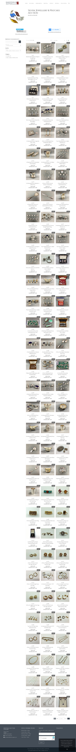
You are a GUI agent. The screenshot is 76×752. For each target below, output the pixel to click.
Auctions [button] (31, 3)
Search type (7, 44)
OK (67, 749)
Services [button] (45, 3)
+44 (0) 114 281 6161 (8, 735)
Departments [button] (38, 3)
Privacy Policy (41, 748)
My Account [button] (63, 3)
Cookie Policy (47, 748)
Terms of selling (36, 748)
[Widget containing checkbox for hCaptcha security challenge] (47, 738)
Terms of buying (30, 748)
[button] (69, 3)
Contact (51, 3)
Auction (7, 49)
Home (26, 3)
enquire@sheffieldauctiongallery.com (11, 737)
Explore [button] (57, 3)
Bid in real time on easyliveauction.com (54, 32)
